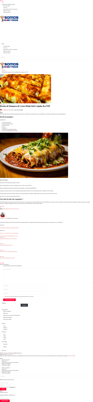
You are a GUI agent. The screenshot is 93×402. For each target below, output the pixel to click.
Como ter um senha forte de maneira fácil (9, 233)
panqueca (2, 206)
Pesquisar (4, 303)
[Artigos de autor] (2, 217)
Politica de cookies (6, 12)
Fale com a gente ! (6, 5)
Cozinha (4, 337)
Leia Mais (73, 355)
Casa (4, 334)
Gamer (4, 325)
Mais (3, 2)
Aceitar (69, 355)
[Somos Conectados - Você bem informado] (9, 21)
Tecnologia (4, 341)
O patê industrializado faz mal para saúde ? (9, 227)
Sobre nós (5, 7)
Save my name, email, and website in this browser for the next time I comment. (19, 296)
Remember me (12, 387)
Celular (4, 335)
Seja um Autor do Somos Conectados (10, 9)
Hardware (5, 327)
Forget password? (4, 387)
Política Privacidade (6, 10)
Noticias (4, 323)
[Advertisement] (46, 32)
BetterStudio (10, 354)
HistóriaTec (5, 344)
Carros (4, 339)
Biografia (5, 346)
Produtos (4, 331)
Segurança (5, 329)
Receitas (2, 104)
